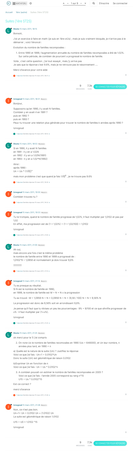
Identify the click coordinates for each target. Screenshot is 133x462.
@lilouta (44, 99)
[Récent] (30, 3)
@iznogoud (42, 144)
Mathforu (20, 3)
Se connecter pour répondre (110, 86)
